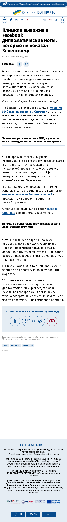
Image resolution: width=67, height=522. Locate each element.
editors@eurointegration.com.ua (43, 454)
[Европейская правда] (33, 12)
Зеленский (28, 346)
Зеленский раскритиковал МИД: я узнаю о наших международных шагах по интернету (31, 140)
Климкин (15, 346)
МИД (5, 346)
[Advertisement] (33, 384)
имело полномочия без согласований (27, 194)
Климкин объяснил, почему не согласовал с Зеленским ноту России (31, 225)
